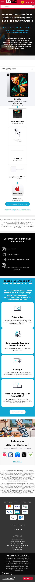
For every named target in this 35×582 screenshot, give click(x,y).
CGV (11, 541)
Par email (18, 529)
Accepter (27, 578)
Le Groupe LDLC (12, 545)
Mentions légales (19, 541)
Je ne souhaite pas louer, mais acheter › (17, 210)
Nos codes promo (17, 552)
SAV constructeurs (17, 547)
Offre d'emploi (23, 545)
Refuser (7, 573)
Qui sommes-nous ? (18, 539)
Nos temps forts (17, 549)
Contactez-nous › (17, 412)
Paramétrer (8, 578)
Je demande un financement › (17, 204)
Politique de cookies (17, 543)
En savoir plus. (19, 570)
